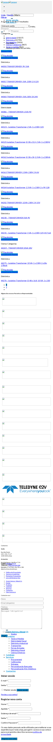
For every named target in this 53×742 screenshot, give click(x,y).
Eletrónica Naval (18, 650)
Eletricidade (11, 37)
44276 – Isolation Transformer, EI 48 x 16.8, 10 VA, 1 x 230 (25, 280)
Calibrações (16, 662)
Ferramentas (11, 42)
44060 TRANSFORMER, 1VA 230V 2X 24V (19, 96)
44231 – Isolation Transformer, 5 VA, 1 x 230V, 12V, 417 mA (26, 233)
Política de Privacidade (13, 572)
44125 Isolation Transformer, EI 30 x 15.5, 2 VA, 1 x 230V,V (25, 142)
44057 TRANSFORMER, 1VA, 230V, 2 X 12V (20, 81)
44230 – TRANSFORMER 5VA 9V (15, 217)
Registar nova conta (9, 739)
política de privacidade (18, 632)
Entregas (14, 664)
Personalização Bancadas (21, 666)
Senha (4, 685)
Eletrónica (10, 40)
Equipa (8, 583)
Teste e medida (12, 47)
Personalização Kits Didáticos (23, 669)
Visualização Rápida (9, 58)
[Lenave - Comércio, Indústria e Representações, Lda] (9, 2)
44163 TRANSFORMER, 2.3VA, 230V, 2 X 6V (20, 172)
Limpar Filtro (6, 51)
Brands (10, 15)
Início (3, 15)
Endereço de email (9, 713)
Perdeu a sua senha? (9, 694)
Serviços (9, 588)
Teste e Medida (17, 638)
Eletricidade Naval (18, 641)
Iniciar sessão (23, 690)
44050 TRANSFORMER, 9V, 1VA (15, 66)
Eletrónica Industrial (19, 643)
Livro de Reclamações (13, 578)
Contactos (9, 590)
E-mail (4, 680)
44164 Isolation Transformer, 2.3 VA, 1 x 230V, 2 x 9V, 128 (25, 187)
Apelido (5, 709)
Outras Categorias (14, 44)
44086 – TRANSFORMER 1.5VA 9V (16, 112)
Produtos (9, 585)
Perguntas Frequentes (13, 576)
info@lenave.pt (11, 563)
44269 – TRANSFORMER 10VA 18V (16, 248)
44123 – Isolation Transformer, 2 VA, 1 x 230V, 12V (22, 127)
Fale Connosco (11, 592)
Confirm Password (9, 722)
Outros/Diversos (18, 652)
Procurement (16, 659)
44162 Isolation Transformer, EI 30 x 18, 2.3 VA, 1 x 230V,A (25, 157)
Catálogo (9, 586)
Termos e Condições (13, 574)
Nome (4, 704)
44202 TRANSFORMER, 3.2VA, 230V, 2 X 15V (20, 202)
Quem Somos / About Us (14, 581)
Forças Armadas (17, 648)
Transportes (16, 645)
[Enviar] (12, 18)
